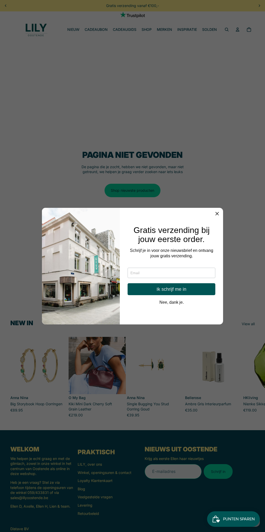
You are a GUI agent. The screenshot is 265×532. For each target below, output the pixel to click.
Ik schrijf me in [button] (171, 289)
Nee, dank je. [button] (171, 302)
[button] (217, 214)
